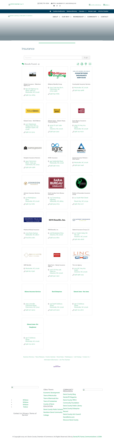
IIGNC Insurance (52, 158)
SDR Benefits (27, 265)
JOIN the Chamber (103, 11)
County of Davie (48, 404)
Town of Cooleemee (50, 401)
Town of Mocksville (49, 395)
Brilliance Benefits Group (55, 84)
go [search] (87, 57)
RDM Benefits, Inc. (53, 229)
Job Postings (77, 357)
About (55, 17)
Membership (78, 17)
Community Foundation (71, 403)
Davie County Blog (69, 394)
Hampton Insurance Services (32, 158)
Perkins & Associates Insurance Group (81, 193)
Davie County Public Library (72, 406)
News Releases (40, 357)
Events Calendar (50, 357)
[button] (23, 64)
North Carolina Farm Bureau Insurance (56, 193)
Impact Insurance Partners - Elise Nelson (80, 158)
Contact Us (86, 357)
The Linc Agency (77, 265)
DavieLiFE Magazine (70, 397)
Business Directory (72, 11)
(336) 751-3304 (44, 3)
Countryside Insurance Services (81, 84)
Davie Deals (60, 357)
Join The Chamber (64, 359)
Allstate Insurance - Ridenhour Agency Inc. (32, 84)
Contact (104, 17)
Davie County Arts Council (72, 414)
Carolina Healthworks (59, 11)
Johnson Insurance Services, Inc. (32, 193)
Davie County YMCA (70, 400)
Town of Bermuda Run (50, 398)
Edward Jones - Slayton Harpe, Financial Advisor (57, 121)
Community (92, 17)
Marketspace (69, 357)
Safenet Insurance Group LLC (80, 229)
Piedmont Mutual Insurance (31, 229)
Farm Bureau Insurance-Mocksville (79, 121)
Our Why (65, 17)
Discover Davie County (70, 420)
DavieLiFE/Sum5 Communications (84, 437)
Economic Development (51, 393)
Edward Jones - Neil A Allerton (32, 120)
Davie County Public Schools (53, 409)
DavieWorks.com (68, 417)
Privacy (26, 413)
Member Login (92, 11)
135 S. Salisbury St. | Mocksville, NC (64, 3)
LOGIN (99, 437)
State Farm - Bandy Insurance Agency (56, 265)
